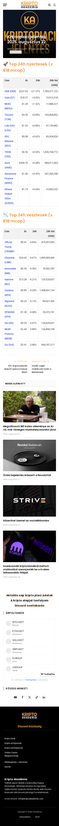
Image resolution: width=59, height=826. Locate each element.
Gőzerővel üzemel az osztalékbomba (26, 520)
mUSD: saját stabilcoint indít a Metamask (41, 369)
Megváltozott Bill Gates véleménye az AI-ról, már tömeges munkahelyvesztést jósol (29, 428)
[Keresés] (49, 5)
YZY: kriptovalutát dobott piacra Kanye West (15, 369)
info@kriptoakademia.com (30, 799)
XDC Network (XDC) (9, 141)
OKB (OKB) (10, 91)
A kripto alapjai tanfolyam (30, 600)
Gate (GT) (10, 97)
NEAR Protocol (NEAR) (9, 334)
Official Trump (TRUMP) (9, 247)
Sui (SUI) (9, 344)
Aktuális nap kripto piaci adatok (29, 595)
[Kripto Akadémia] (29, 5)
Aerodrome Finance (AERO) (10, 178)
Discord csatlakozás (29, 605)
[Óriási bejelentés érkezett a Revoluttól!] (29, 455)
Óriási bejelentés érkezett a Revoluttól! (27, 475)
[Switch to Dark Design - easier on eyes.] (54, 5)
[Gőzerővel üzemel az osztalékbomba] (29, 501)
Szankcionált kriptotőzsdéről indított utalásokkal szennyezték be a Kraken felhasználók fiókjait (26, 569)
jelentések (15, 52)
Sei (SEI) (9, 323)
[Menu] (5, 5)
